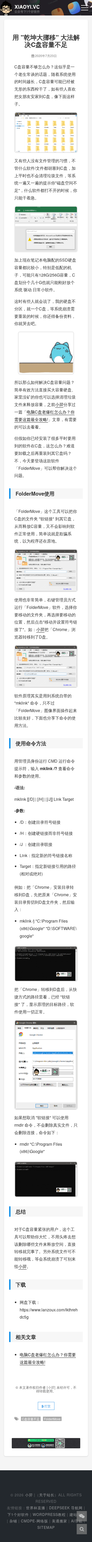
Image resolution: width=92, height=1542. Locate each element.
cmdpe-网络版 (34, 1520)
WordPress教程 (49, 1514)
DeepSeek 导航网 (66, 1507)
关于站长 (46, 1494)
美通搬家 (59, 1520)
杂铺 (13, 1520)
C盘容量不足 (31, 1419)
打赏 (47, 1406)
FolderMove (52, 1419)
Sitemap (46, 1527)
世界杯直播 (35, 1507)
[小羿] (51, 1387)
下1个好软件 (18, 1514)
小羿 (59, 404)
